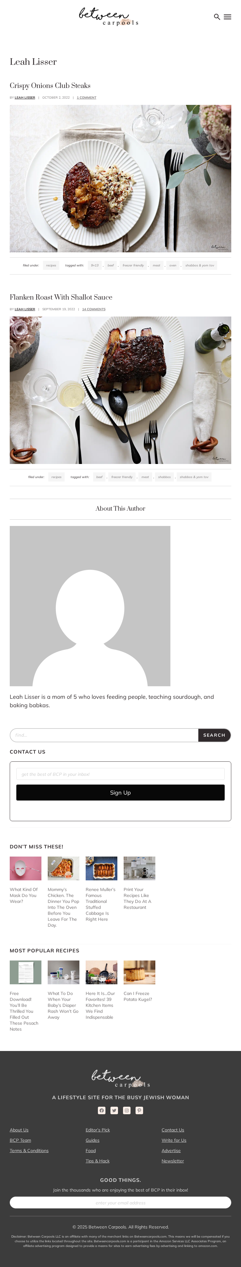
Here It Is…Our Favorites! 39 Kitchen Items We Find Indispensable (100, 1005)
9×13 (95, 265)
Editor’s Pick (98, 1130)
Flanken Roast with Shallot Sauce (61, 297)
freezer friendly (133, 265)
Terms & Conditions (29, 1150)
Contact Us (173, 1130)
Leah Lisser (25, 97)
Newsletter (173, 1161)
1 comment (86, 97)
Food (91, 1150)
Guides (92, 1140)
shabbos (164, 477)
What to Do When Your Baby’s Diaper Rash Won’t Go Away (63, 1005)
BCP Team (20, 1140)
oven (172, 265)
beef (111, 265)
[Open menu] (228, 17)
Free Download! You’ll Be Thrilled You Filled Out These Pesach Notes (24, 1011)
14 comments (93, 309)
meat (156, 265)
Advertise (171, 1150)
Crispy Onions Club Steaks (50, 86)
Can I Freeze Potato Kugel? (138, 996)
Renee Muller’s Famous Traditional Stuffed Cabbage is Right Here (100, 904)
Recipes (51, 265)
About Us (19, 1130)
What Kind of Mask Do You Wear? (24, 895)
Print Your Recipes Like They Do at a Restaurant (137, 898)
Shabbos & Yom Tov (199, 265)
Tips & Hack (98, 1161)
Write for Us (174, 1140)
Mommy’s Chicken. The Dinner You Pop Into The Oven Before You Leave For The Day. (63, 907)
